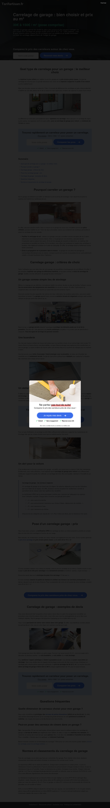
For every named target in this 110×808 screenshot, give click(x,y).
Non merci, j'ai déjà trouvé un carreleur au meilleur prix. (55, 425)
